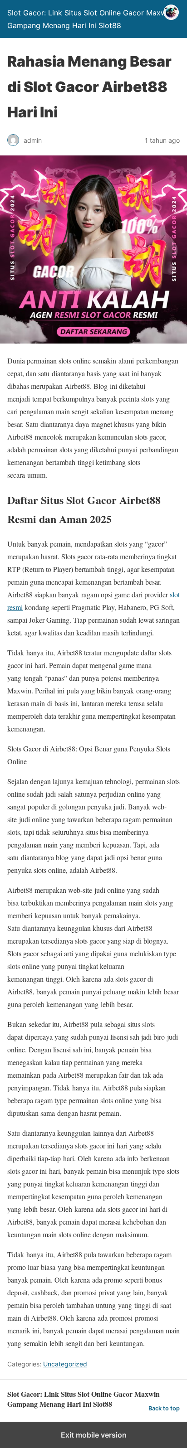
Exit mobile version (94, 1434)
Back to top (164, 1408)
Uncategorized (65, 1364)
